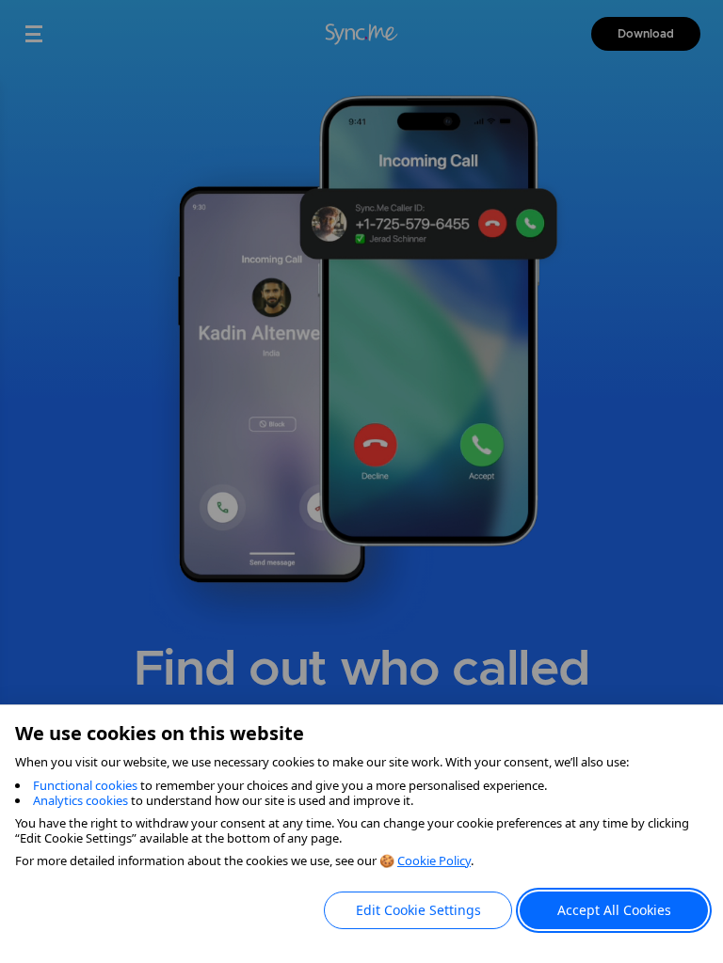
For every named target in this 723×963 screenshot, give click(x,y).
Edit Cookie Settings (418, 910)
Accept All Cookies (614, 910)
